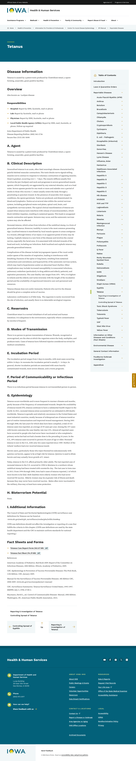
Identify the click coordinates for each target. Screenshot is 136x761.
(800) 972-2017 (18, 697)
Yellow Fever (102, 330)
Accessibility (103, 713)
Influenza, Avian (104, 161)
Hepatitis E (101, 191)
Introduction (99, 81)
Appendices (99, 365)
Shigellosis (101, 276)
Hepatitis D (102, 187)
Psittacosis (102, 246)
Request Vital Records (107, 683)
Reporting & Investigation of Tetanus (26, 611)
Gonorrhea (101, 149)
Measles (100, 219)
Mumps (100, 230)
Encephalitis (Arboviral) (107, 141)
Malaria (100, 215)
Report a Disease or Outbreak (81, 717)
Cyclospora (102, 129)
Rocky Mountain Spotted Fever (104, 259)
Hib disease (102, 195)
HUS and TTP (102, 203)
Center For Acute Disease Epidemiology (81, 28)
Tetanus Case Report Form (29, 548)
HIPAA (100, 717)
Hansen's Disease (104, 153)
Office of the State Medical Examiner (112, 691)
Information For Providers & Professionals (49, 28)
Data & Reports (104, 679)
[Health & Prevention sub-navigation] (60, 20)
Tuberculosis (102, 310)
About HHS (73, 679)
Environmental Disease (104, 345)
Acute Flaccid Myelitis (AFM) (109, 97)
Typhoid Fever (103, 318)
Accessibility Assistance (107, 695)
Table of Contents (107, 75)
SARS (99, 272)
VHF (98, 322)
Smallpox (101, 280)
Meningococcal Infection (103, 224)
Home (12, 28)
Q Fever (100, 250)
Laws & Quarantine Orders (105, 87)
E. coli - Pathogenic (105, 137)
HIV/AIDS (101, 199)
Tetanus (100, 292)
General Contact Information (106, 351)
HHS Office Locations (77, 725)
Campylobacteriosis (105, 113)
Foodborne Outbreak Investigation (103, 358)
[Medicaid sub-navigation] (38, 20)
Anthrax (100, 101)
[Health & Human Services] (17, 10)
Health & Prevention (24, 28)
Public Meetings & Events (79, 683)
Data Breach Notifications (79, 699)
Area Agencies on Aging (78, 721)
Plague (100, 238)
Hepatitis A (101, 175)
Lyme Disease (103, 157)
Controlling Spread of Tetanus (23, 615)
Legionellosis (102, 207)
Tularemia (101, 314)
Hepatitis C (102, 183)
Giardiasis (101, 145)
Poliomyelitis (102, 242)
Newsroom (73, 695)
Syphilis (100, 288)
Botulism (101, 105)
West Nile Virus (103, 326)
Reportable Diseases (117, 28)
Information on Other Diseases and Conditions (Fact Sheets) (104, 337)
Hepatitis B (102, 179)
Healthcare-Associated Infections (107, 170)
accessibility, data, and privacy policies (74, 755)
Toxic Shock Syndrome (107, 306)
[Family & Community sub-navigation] (83, 20)
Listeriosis (101, 211)
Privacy (101, 725)
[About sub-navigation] (117, 20)
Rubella (100, 264)
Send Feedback (47, 751)
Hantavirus (101, 165)
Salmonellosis (103, 268)
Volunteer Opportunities (78, 691)
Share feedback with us (23, 709)
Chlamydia (101, 117)
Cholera (100, 121)
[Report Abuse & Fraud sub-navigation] (106, 20)
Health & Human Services (45, 10)
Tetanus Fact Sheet (25, 553)
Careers (72, 687)
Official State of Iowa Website (17, 2)
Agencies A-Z (107, 2)
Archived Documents (77, 735)
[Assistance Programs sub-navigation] (25, 20)
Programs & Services (122, 2)
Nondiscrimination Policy (108, 721)
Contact (73, 713)
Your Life (104, 687)
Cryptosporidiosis (104, 125)
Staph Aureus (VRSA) (106, 284)
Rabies (100, 254)
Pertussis (101, 234)
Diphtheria (101, 133)
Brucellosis (102, 109)
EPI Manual (102, 28)
